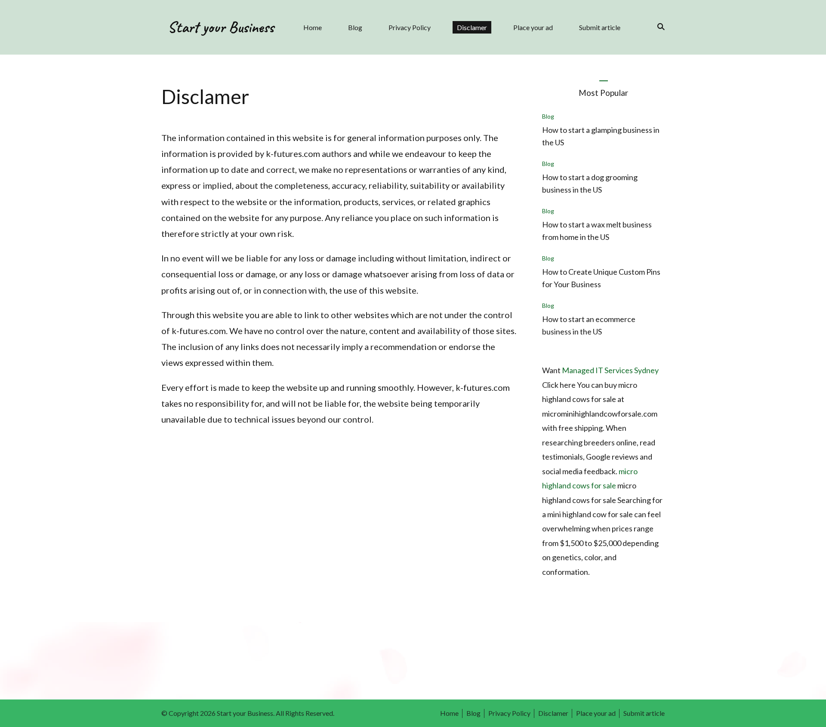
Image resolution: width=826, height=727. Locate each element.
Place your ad (533, 27)
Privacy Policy (409, 27)
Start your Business (221, 27)
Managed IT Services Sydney (610, 370)
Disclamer (472, 27)
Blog (355, 27)
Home (312, 27)
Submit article (599, 27)
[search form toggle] (658, 27)
